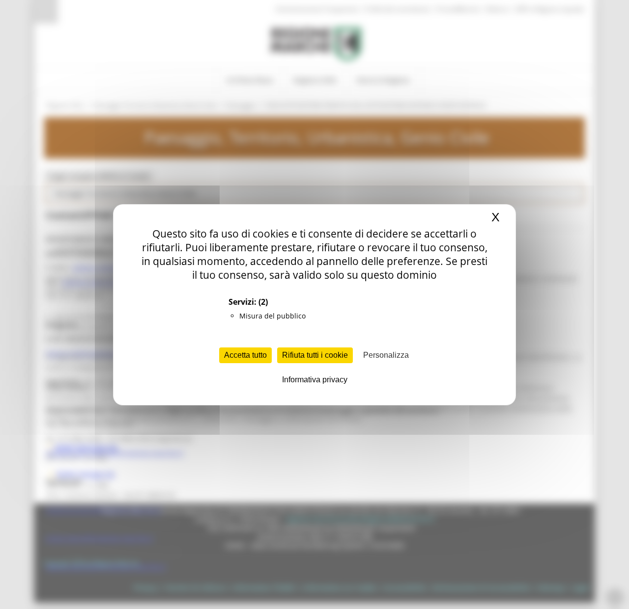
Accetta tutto (245, 355)
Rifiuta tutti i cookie (315, 355)
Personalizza (386, 355)
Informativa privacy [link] (314, 379)
